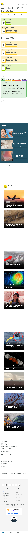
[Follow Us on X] (19, 485)
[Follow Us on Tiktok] (12, 485)
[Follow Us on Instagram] (6, 485)
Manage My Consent (6, 448)
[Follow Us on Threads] (16, 485)
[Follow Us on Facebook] (3, 485)
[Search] (18, 4)
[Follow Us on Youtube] (9, 485)
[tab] (3, 79)
